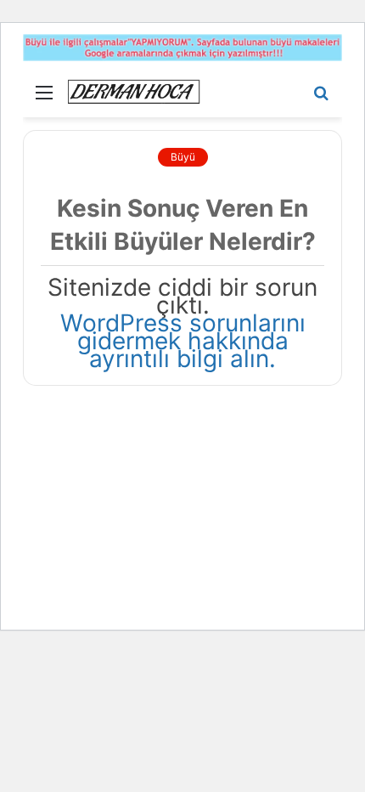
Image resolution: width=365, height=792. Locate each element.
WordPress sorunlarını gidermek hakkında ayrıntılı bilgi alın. (183, 340)
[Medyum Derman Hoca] (133, 91)
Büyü (183, 156)
